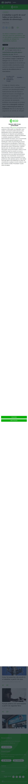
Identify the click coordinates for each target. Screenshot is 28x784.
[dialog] (14, 392)
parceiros (14, 127)
